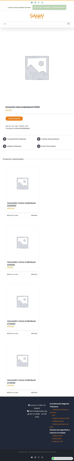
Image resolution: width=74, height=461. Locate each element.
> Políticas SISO (57, 439)
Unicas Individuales (22, 128)
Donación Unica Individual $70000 (21, 322)
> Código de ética (57, 421)
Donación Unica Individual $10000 (21, 263)
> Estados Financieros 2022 (60, 418)
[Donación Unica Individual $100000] (22, 183)
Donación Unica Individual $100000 (21, 204)
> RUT (53, 415)
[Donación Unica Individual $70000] (22, 301)
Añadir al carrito (14, 119)
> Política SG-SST (57, 442)
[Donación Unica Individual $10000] (22, 242)
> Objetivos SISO (57, 436)
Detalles (35, 215)
